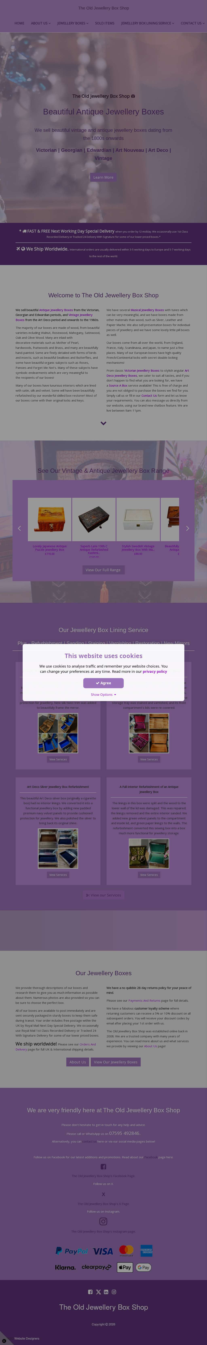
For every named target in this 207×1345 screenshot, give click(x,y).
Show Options (102, 694)
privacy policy (155, 671)
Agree (105, 682)
